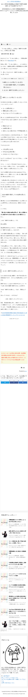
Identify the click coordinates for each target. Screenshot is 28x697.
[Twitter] (5, 382)
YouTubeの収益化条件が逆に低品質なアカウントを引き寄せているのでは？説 (17, 611)
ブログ (9, 44)
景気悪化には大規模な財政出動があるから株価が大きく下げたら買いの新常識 (17, 598)
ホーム (3, 44)
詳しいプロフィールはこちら (9, 677)
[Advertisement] (14, 28)
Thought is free (22, 693)
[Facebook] (14, 382)
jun (26, 371)
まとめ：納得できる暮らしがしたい (13, 90)
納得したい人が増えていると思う (12, 82)
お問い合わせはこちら (7, 682)
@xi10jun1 (11, 60)
